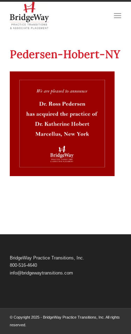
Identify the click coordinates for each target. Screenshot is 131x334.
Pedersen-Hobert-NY (65, 54)
